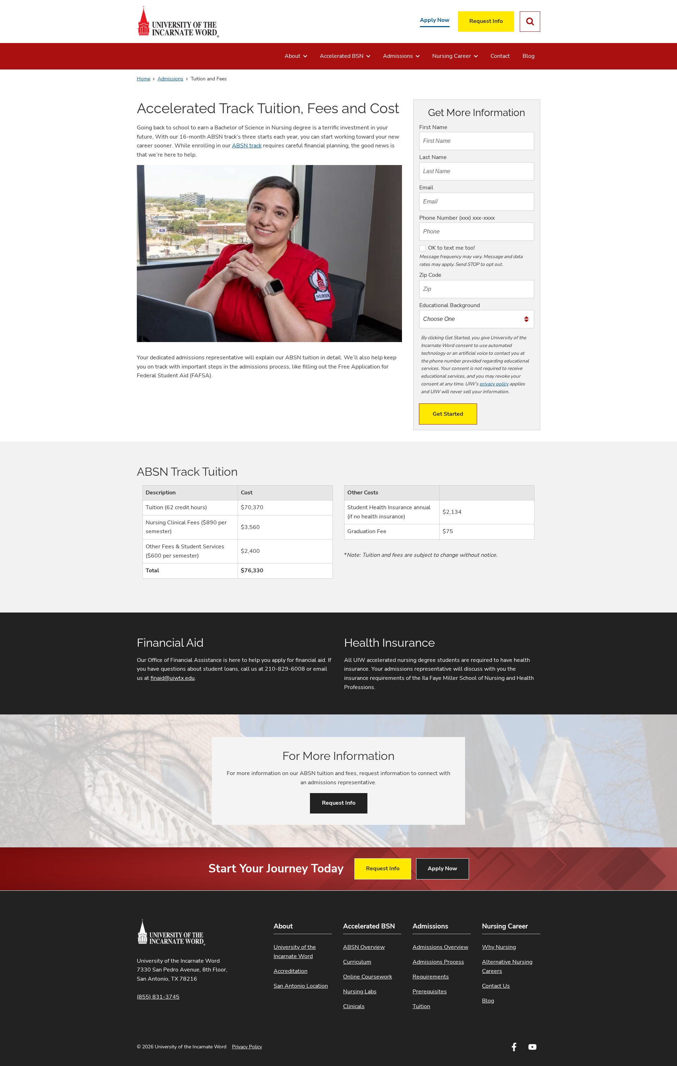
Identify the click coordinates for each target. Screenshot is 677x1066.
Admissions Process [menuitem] (438, 962)
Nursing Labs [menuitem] (360, 991)
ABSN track (247, 146)
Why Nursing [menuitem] (499, 947)
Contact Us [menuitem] (496, 986)
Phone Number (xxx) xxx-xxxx (457, 218)
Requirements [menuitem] (431, 977)
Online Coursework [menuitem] (367, 977)
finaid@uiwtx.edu (173, 678)
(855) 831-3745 (158, 997)
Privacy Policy (247, 1046)
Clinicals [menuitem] (354, 1006)
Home (143, 78)
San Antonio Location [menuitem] (301, 986)
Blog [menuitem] (529, 56)
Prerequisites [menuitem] (430, 991)
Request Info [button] (338, 803)
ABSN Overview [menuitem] (364, 947)
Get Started (448, 414)
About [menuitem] (292, 56)
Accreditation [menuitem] (290, 971)
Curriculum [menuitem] (357, 962)
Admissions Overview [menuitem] (440, 947)
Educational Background (449, 305)
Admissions (170, 78)
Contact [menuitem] (500, 56)
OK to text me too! (451, 248)
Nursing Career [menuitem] (451, 56)
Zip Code (430, 275)
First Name (433, 127)
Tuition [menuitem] (421, 1006)
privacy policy (494, 383)
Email (426, 187)
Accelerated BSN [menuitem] (342, 56)
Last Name (433, 157)
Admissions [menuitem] (398, 56)
